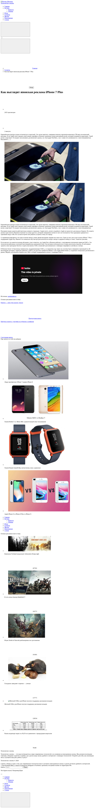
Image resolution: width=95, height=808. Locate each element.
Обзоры (10, 522)
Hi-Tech (6, 519)
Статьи (6, 530)
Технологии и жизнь (7, 3)
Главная (6, 517)
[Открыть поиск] (15, 29)
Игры (6, 524)
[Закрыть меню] (15, 800)
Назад (31, 87)
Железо (6, 527)
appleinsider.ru (12, 296)
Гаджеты (7, 525)
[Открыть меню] (15, 46)
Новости (11, 520)
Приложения (8, 529)
